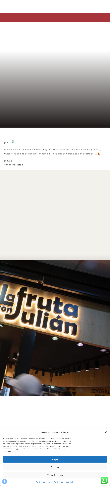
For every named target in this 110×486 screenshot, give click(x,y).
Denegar (55, 467)
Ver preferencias (55, 475)
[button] (105, 432)
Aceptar (55, 459)
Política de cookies (44, 482)
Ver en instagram (13, 164)
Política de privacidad (63, 482)
